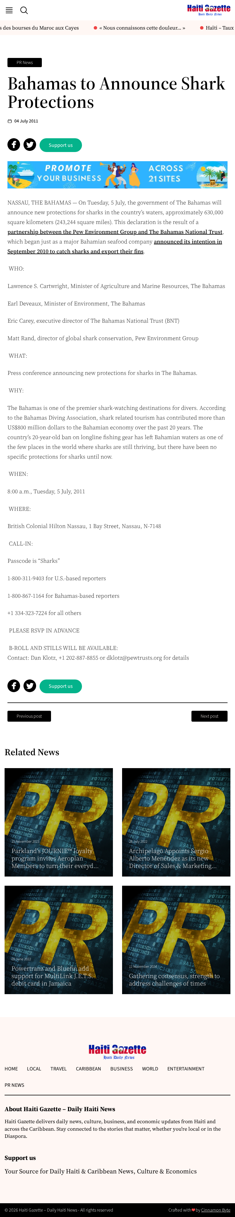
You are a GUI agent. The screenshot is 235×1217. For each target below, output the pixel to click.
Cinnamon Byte (215, 1210)
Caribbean (88, 1068)
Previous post (29, 716)
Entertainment (186, 1068)
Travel (58, 1068)
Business (121, 1068)
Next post (209, 716)
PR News (25, 62)
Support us (61, 145)
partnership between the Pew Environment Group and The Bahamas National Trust (114, 232)
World (150, 1068)
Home (11, 1068)
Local (34, 1068)
